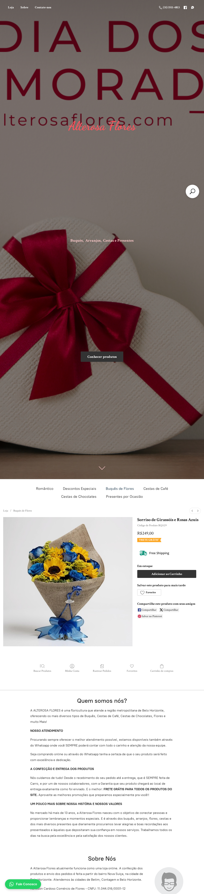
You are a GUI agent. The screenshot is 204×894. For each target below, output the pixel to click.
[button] (149, 592)
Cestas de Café (155, 488)
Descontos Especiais (79, 488)
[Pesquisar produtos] (192, 191)
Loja (11, 7)
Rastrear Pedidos (102, 671)
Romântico (44, 488)
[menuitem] (192, 511)
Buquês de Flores (120, 488)
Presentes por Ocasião (124, 496)
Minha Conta (72, 671)
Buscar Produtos (42, 671)
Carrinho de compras (161, 671)
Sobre (24, 7)
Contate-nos (43, 7)
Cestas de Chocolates (78, 496)
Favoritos (132, 671)
